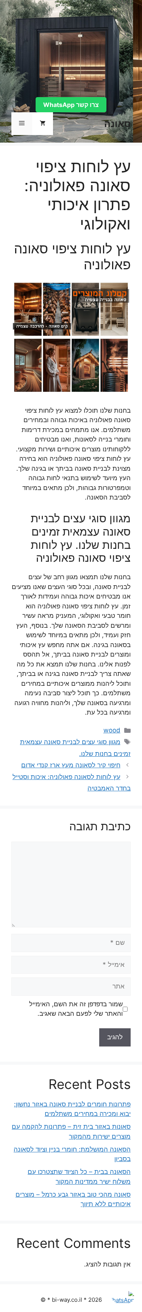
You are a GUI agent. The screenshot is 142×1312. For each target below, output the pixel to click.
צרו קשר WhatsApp (71, 104)
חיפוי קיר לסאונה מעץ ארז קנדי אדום (70, 765)
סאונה (117, 123)
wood (111, 730)
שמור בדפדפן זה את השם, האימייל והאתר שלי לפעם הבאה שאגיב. (76, 1009)
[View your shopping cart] (42, 123)
